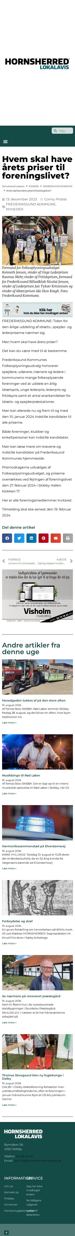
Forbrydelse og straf (17, 921)
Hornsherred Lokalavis (13, 186)
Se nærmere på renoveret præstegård (31, 996)
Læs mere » (9, 722)
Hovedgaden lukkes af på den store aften (34, 700)
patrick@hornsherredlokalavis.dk (37, 1160)
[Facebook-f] (6, 1232)
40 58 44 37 (24, 1156)
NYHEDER (34, 186)
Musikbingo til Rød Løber (21, 775)
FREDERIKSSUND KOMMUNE (57, 186)
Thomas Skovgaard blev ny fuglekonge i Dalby (33, 1077)
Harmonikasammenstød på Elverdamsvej (33, 846)
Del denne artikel (18, 527)
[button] (5, 141)
